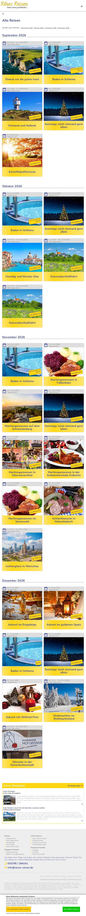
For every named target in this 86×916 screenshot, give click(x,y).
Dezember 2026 (63, 28)
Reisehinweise (37, 840)
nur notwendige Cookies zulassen (18, 909)
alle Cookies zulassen (71, 909)
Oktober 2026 (39, 28)
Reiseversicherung (39, 842)
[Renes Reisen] (14, 8)
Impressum (47, 876)
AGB (41, 876)
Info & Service (36, 836)
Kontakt (35, 852)
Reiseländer (10, 842)
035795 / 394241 (18, 863)
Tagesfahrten (11, 838)
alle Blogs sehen (74, 786)
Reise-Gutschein (38, 854)
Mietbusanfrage (12, 852)
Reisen (7, 836)
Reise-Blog (10, 844)
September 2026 (27, 28)
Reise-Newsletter (12, 846)
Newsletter (78, 876)
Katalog (35, 850)
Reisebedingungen (39, 844)
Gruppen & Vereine (11, 850)
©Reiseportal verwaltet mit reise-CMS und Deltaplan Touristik (61, 879)
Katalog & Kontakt (38, 848)
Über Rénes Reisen (39, 838)
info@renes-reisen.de (20, 867)
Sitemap (70, 876)
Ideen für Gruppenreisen (15, 854)
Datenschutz (57, 876)
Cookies (64, 876)
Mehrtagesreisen (12, 840)
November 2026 (51, 28)
